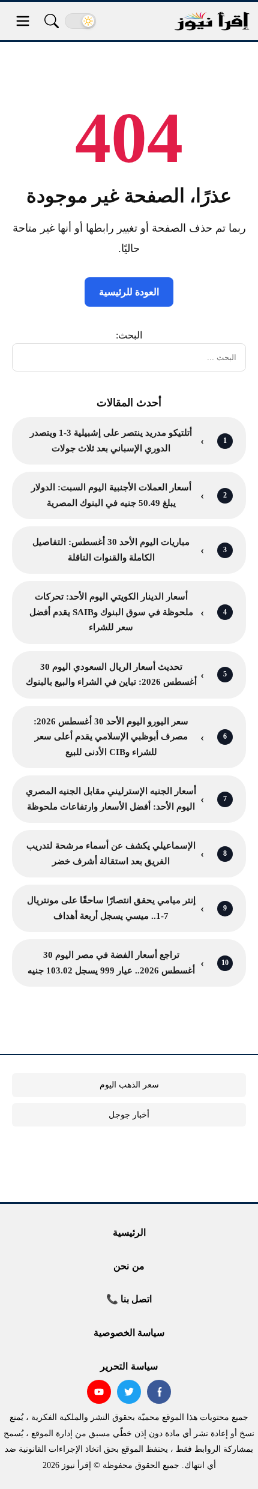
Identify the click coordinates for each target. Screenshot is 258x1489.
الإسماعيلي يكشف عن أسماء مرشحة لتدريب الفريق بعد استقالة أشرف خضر (111, 853)
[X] (129, 1392)
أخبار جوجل (129, 1114)
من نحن (128, 1266)
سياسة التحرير (128, 1366)
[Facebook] (159, 1392)
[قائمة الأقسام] (22, 21)
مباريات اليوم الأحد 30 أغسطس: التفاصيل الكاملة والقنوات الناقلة (111, 549)
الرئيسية (129, 1232)
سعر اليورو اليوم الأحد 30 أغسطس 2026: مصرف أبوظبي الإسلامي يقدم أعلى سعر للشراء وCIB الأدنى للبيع (111, 737)
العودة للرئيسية (129, 292)
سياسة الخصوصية (129, 1333)
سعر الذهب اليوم (129, 1084)
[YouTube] (99, 1392)
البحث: (129, 335)
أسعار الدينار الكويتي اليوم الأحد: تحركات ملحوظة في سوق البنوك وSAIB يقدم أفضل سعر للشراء (111, 612)
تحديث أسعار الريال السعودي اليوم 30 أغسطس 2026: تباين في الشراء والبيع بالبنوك (111, 674)
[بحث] (51, 21)
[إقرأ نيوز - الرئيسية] (212, 21)
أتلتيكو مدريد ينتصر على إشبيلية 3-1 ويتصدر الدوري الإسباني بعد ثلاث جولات (111, 440)
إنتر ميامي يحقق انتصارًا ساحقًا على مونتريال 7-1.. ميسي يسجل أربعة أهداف (111, 908)
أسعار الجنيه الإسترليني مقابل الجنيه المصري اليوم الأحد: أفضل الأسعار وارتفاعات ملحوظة (111, 798)
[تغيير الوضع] (80, 21)
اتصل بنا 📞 (129, 1299)
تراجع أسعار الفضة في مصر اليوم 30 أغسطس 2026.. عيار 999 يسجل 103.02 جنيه (111, 962)
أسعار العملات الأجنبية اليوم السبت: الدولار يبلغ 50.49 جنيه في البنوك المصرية (111, 495)
